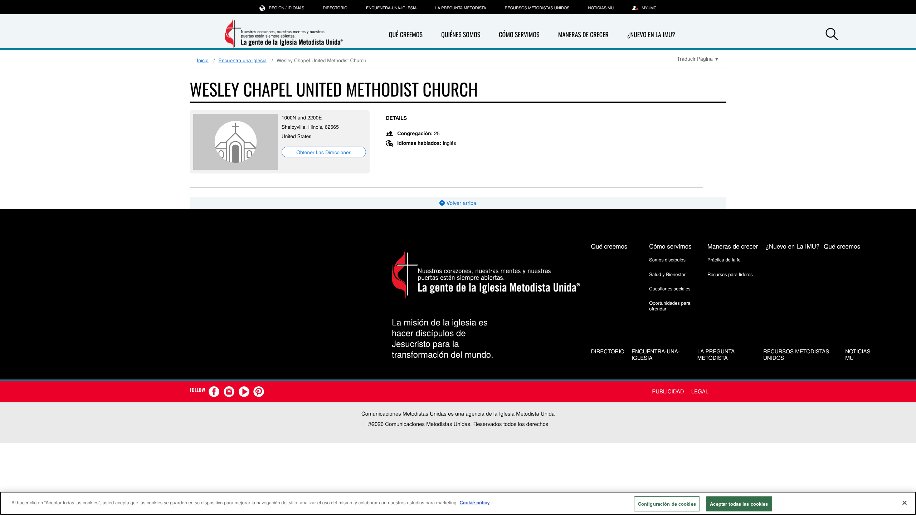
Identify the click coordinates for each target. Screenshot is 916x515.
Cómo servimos (519, 34)
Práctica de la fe (724, 259)
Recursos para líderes (730, 274)
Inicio (203, 60)
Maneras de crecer (583, 34)
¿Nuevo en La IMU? (651, 34)
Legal (699, 391)
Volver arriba (460, 203)
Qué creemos (406, 34)
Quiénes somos (460, 34)
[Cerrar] (904, 502)
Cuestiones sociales (670, 288)
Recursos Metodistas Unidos (537, 8)
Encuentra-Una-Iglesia (391, 8)
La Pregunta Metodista (460, 8)
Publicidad (668, 391)
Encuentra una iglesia (243, 60)
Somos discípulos (667, 259)
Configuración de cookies (667, 503)
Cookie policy (474, 502)
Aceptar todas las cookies (739, 503)
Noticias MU (601, 8)
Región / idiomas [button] (286, 8)
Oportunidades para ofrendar (669, 305)
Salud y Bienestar (667, 274)
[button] (831, 35)
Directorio (335, 8)
